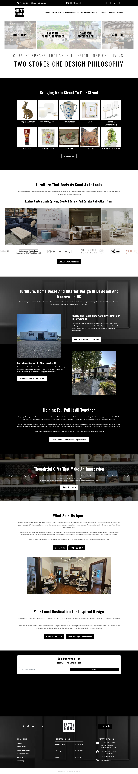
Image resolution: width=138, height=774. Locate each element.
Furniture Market (23, 754)
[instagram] (106, 3)
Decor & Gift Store (23, 750)
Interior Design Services (71, 12)
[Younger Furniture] (21, 226)
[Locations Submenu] (106, 12)
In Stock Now (56, 12)
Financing (120, 12)
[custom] (115, 3)
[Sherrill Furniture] (117, 226)
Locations (102, 12)
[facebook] (102, 3)
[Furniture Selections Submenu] (96, 12)
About (47, 12)
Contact (112, 12)
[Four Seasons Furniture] (53, 226)
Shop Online (21, 746)
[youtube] (110, 3)
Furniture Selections (88, 12)
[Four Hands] (85, 226)
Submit (94, 669)
